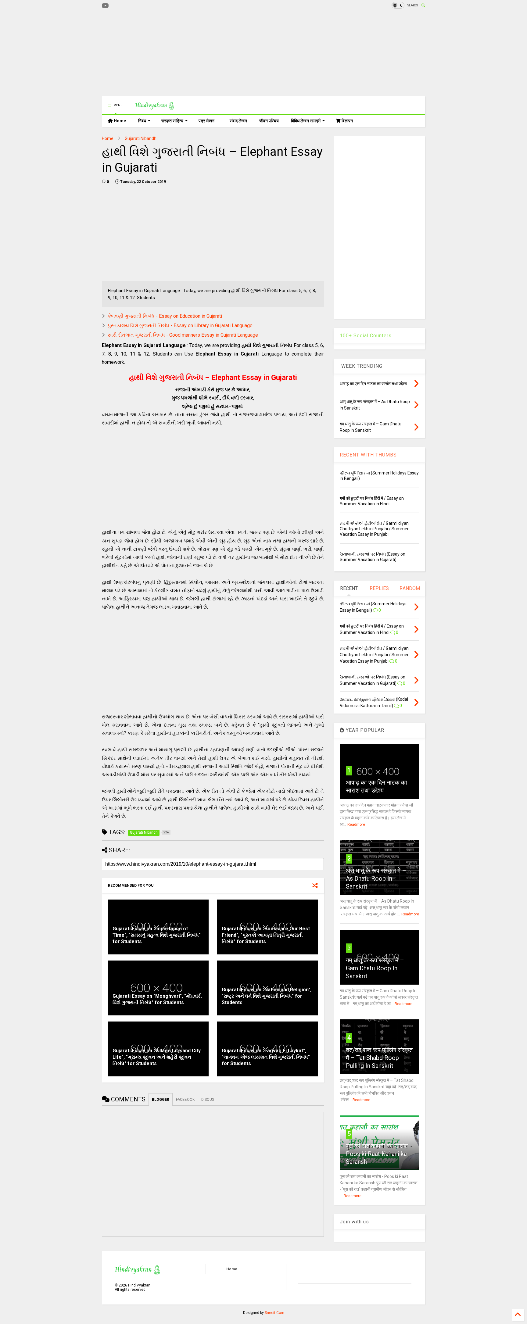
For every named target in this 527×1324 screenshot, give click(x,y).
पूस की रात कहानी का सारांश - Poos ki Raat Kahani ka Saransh (379, 1153)
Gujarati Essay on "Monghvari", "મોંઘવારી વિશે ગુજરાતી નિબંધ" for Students (157, 999)
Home (119, 120)
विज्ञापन (347, 120)
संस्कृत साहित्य (172, 120)
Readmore (356, 824)
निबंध (142, 120)
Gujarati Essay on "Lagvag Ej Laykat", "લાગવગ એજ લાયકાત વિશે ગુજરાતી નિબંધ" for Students (266, 1057)
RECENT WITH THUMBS (368, 455)
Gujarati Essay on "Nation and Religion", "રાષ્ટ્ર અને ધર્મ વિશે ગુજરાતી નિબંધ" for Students (266, 996)
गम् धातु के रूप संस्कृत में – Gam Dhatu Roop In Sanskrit (375, 968)
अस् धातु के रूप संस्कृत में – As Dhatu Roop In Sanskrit (376, 878)
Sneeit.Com (274, 1313)
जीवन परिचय (269, 120)
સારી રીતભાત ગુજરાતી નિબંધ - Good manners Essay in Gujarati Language (183, 335)
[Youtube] (105, 6)
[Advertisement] (213, 53)
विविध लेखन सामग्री (306, 120)
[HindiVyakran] (154, 107)
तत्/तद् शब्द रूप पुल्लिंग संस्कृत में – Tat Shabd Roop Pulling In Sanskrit (379, 1057)
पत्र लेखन (206, 120)
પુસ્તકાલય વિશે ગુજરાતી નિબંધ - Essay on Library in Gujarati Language (180, 325)
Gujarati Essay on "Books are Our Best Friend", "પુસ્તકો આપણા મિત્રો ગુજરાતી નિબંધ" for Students (266, 935)
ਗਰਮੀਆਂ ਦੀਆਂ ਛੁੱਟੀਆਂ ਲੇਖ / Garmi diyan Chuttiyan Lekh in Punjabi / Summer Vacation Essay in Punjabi (374, 529)
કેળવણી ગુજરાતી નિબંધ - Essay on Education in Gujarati (165, 316)
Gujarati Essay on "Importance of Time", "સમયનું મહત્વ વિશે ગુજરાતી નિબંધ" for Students (157, 935)
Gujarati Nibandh (140, 138)
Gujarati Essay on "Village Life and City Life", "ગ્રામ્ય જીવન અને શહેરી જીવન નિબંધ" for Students (157, 1057)
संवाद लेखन (238, 120)
